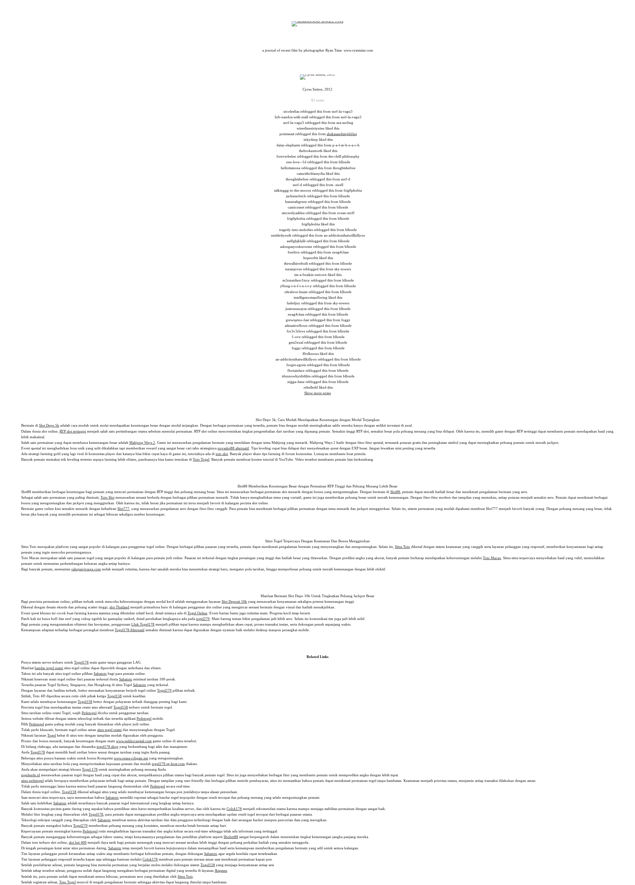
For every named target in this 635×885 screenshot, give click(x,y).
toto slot (222, 454)
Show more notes (317, 393)
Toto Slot (107, 497)
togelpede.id (30, 775)
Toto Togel (201, 459)
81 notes (317, 100)
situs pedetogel (32, 781)
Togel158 (114, 696)
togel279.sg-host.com (168, 764)
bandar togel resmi (49, 668)
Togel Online (197, 613)
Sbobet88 (231, 837)
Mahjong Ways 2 (142, 442)
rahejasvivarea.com (86, 569)
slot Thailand (119, 607)
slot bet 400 (78, 842)
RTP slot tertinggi (73, 431)
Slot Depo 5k (49, 425)
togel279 (203, 619)
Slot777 (123, 509)
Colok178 (234, 809)
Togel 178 (90, 769)
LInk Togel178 (142, 624)
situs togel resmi (109, 730)
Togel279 (164, 690)
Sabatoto (100, 673)
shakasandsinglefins (342, 134)
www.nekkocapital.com (134, 741)
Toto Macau (492, 558)
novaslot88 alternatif (233, 448)
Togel (51, 735)
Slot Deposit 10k (234, 601)
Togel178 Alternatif (130, 630)
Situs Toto (402, 547)
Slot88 (395, 492)
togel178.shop (107, 747)
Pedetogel (89, 713)
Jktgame (221, 870)
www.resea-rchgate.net (131, 758)
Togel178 (81, 662)
